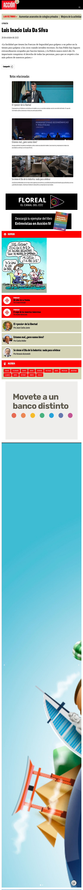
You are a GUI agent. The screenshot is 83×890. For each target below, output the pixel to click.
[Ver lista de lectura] (74, 883)
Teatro (24, 371)
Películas (64, 371)
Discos (40, 375)
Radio (56, 371)
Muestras (74, 371)
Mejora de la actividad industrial (59, 16)
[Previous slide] (4, 665)
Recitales (48, 371)
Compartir (6, 67)
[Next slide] (78, 665)
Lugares (7, 375)
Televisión (15, 371)
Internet (23, 375)
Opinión (5, 24)
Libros (15, 375)
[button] (40, 885)
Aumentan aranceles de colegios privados (22, 16)
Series (32, 371)
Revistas (39, 371)
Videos (7, 371)
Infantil (32, 375)
